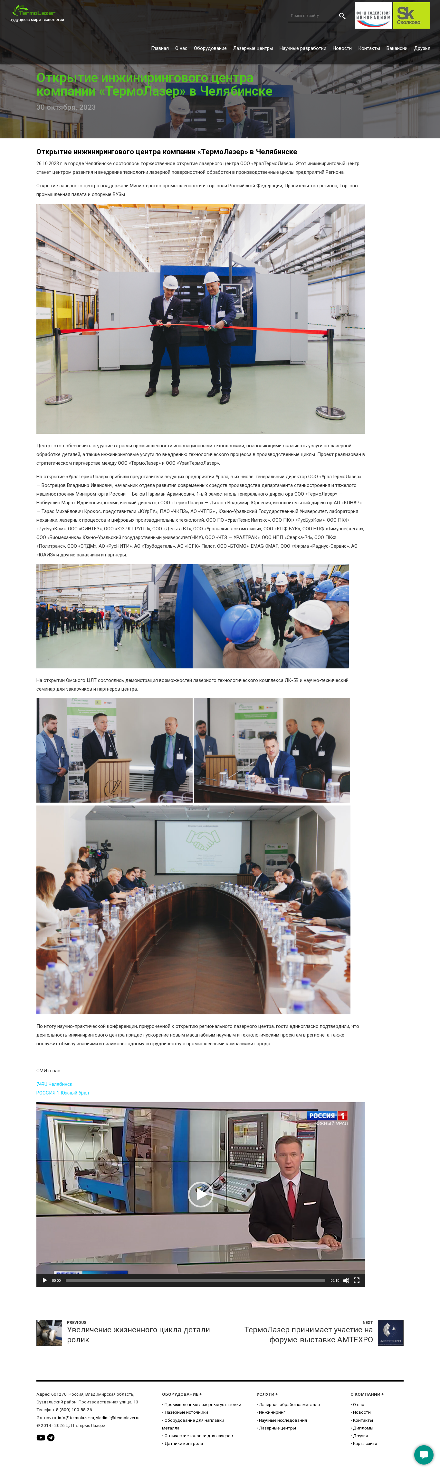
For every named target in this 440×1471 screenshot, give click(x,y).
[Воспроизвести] (45, 1280)
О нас (181, 48)
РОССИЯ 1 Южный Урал (62, 1093)
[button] (201, 1194)
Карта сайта (365, 1443)
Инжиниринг (272, 1412)
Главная (160, 48)
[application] (200, 1194)
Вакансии (397, 48)
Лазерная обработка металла (289, 1404)
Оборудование (210, 48)
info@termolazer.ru (76, 1417)
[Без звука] (346, 1280)
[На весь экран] (356, 1280)
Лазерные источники (186, 1412)
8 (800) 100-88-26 (74, 1409)
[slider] (195, 1280)
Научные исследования (283, 1420)
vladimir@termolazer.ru (117, 1417)
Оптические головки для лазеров (199, 1435)
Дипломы (363, 1427)
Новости (342, 48)
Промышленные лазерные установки (203, 1404)
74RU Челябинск (54, 1084)
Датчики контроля (184, 1443)
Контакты (369, 48)
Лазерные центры (253, 48)
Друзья (422, 48)
